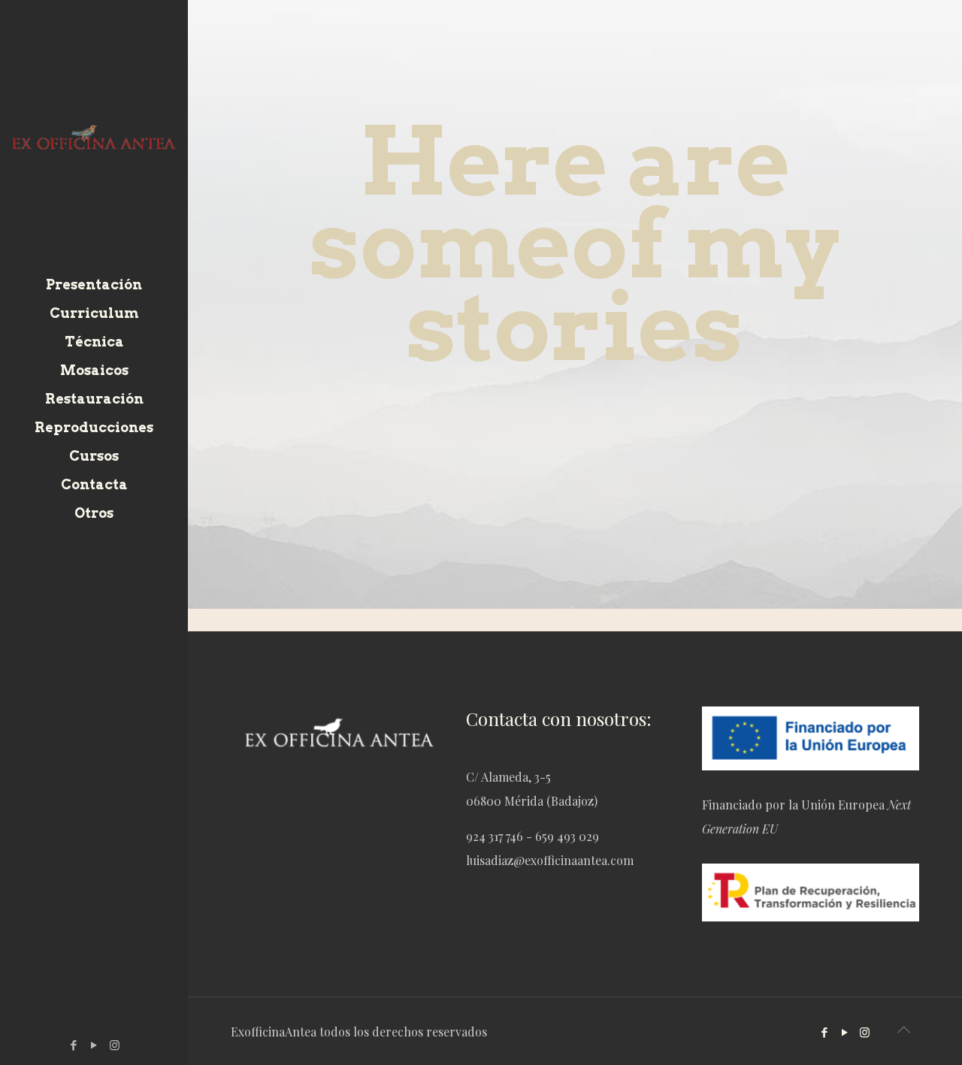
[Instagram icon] (115, 1044)
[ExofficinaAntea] (94, 135)
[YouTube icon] (94, 1044)
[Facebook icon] (74, 1044)
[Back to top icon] (903, 1029)
